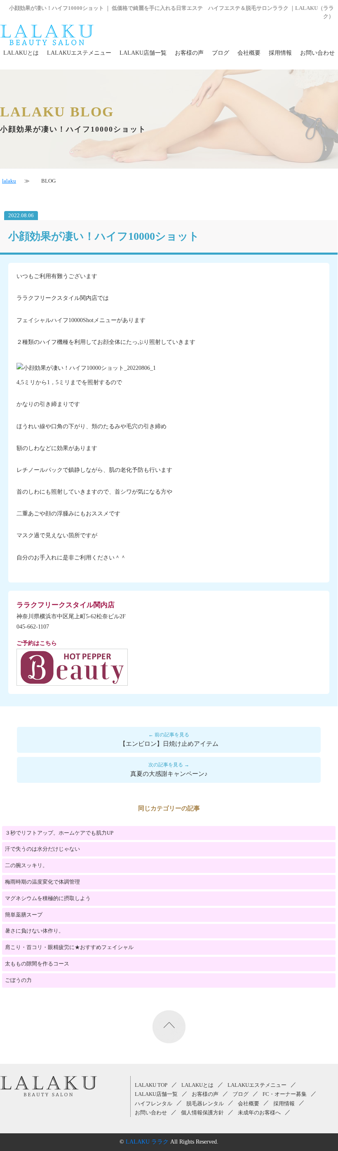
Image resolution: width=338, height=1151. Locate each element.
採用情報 (280, 53)
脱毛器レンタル (205, 1104)
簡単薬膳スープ (23, 915)
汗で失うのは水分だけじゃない (42, 849)
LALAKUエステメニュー (79, 53)
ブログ (220, 53)
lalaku (9, 181)
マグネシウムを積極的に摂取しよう (48, 898)
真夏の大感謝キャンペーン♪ (169, 773)
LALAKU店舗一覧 (143, 53)
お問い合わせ (317, 53)
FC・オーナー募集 (285, 1094)
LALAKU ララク (147, 1142)
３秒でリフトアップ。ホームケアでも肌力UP (59, 833)
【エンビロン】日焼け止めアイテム (169, 743)
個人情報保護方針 (202, 1113)
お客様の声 (189, 53)
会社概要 (249, 53)
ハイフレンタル (153, 1104)
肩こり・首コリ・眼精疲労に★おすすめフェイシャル (69, 947)
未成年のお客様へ (259, 1113)
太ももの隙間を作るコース (37, 964)
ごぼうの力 (18, 980)
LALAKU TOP (151, 1085)
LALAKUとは (21, 53)
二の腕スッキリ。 (26, 865)
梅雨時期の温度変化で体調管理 (42, 882)
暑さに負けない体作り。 (34, 931)
